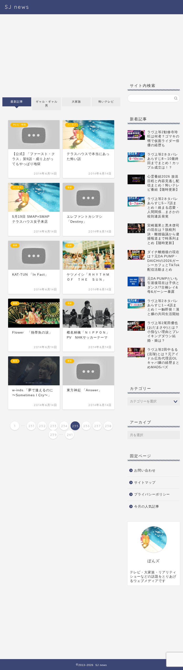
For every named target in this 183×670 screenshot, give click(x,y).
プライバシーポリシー (152, 494)
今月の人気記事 (146, 506)
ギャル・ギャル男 (46, 103)
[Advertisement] (61, 57)
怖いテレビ (106, 101)
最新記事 (16, 101)
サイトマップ (145, 482)
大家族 (76, 101)
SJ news (17, 7)
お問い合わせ (145, 470)
